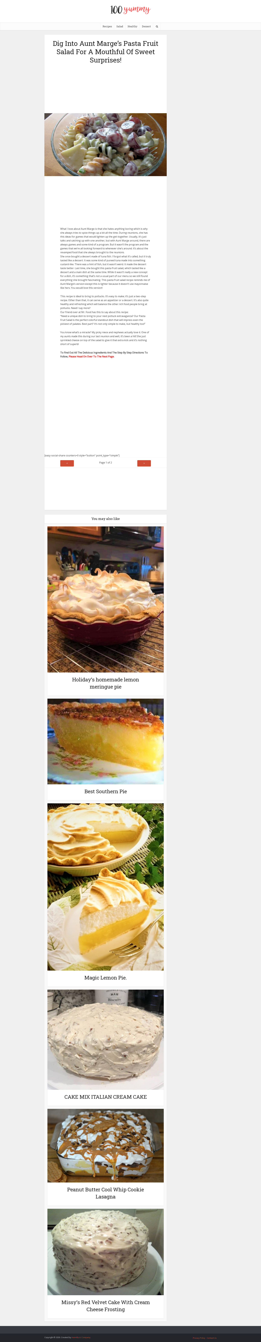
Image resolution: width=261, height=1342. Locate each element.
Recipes (107, 26)
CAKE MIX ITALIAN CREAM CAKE (105, 1096)
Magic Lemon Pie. (105, 977)
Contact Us (212, 1338)
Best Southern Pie (105, 791)
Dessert (146, 26)
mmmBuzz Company (81, 1337)
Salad (119, 26)
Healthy (132, 26)
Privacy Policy (199, 1338)
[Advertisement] (105, 87)
